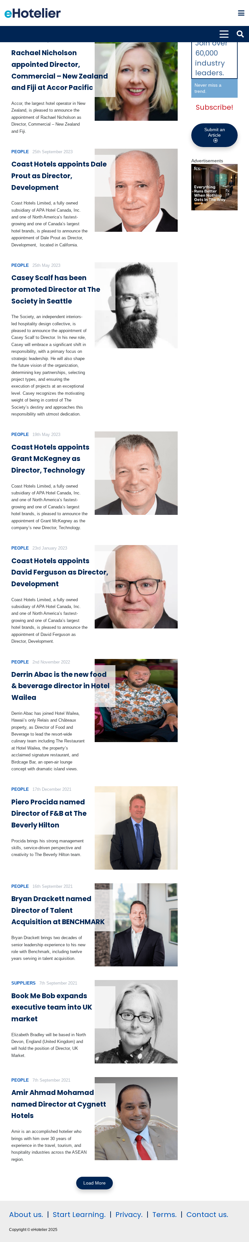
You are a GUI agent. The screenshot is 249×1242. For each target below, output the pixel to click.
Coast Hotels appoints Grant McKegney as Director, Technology (50, 458)
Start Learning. (78, 1215)
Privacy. (129, 1215)
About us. (26, 1215)
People (20, 151)
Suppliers (23, 983)
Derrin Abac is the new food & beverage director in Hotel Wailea (60, 686)
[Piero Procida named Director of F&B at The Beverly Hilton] (136, 828)
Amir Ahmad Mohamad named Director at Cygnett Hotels (58, 1104)
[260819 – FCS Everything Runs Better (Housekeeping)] (214, 208)
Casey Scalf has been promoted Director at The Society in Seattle (55, 289)
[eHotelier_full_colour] (33, 13)
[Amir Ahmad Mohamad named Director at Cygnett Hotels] (136, 1119)
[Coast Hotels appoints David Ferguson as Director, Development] (136, 586)
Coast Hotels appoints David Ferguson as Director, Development (59, 572)
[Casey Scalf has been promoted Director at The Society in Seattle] (136, 305)
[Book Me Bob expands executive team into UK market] (136, 1021)
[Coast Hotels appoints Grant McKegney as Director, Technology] (136, 473)
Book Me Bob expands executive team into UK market (51, 1007)
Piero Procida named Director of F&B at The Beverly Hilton (49, 813)
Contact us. (207, 1215)
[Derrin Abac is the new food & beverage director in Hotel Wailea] (136, 700)
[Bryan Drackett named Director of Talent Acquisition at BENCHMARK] (136, 925)
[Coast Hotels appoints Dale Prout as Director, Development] (136, 190)
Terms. (164, 1215)
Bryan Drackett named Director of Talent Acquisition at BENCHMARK (58, 910)
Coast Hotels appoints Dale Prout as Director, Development (59, 175)
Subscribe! (214, 107)
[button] (241, 13)
